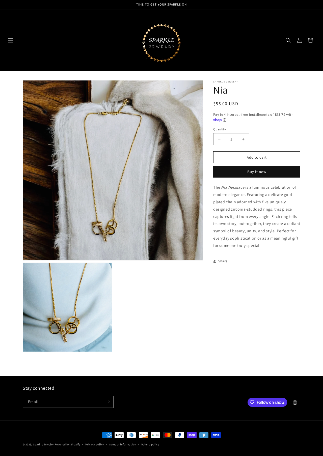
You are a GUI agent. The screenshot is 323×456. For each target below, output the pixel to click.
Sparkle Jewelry (44, 444)
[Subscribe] (107, 402)
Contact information (122, 444)
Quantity (219, 129)
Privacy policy (94, 444)
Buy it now (256, 171)
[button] (10, 40)
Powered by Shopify (67, 444)
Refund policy (150, 444)
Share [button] (223, 261)
